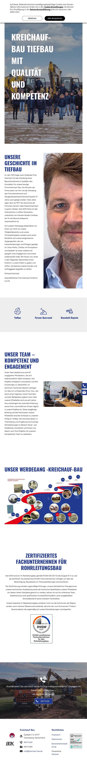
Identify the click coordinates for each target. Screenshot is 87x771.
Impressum (56, 735)
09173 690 (28, 747)
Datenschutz (57, 739)
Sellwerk (55, 754)
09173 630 (28, 742)
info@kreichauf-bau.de (33, 751)
